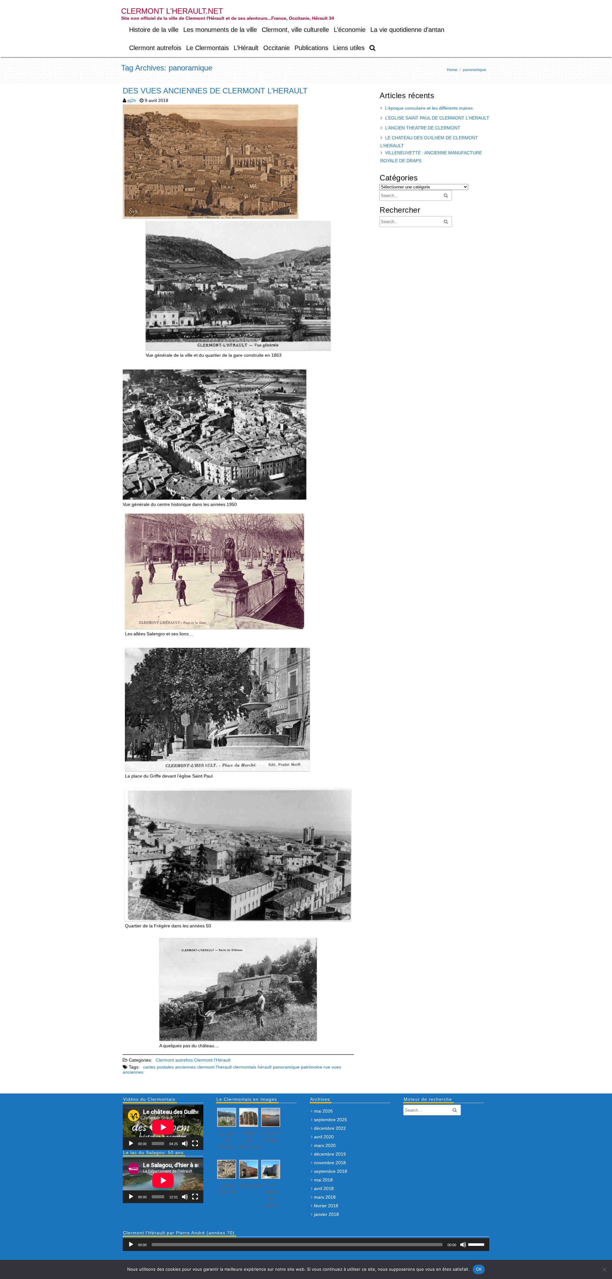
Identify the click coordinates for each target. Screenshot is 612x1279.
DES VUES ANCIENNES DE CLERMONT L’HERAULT (215, 90)
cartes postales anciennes (169, 1067)
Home (452, 70)
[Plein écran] (195, 1143)
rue (327, 1067)
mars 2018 (325, 1197)
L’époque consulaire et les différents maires (429, 108)
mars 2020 (325, 1145)
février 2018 (326, 1205)
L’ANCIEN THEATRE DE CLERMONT (422, 127)
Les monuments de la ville (220, 29)
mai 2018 (323, 1179)
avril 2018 (324, 1188)
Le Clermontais (207, 47)
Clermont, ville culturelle (295, 29)
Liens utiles (349, 47)
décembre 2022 (330, 1128)
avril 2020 (324, 1136)
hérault (265, 1067)
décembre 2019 (330, 1154)
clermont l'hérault (214, 1067)
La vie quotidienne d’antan (407, 29)
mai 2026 (323, 1111)
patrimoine (311, 1067)
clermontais (244, 1067)
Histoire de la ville (153, 29)
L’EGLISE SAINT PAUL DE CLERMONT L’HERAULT (437, 118)
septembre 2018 (330, 1171)
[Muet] (185, 1143)
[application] (163, 1127)
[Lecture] (131, 1143)
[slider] (477, 1244)
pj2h (131, 100)
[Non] (604, 1269)
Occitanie (276, 47)
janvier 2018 (326, 1214)
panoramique (286, 1067)
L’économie (350, 29)
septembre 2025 (330, 1119)
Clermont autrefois (155, 47)
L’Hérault (246, 47)
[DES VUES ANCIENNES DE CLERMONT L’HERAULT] (211, 218)
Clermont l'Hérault (212, 1060)
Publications (311, 47)
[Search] (373, 48)
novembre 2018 (330, 1162)
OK (479, 1269)
